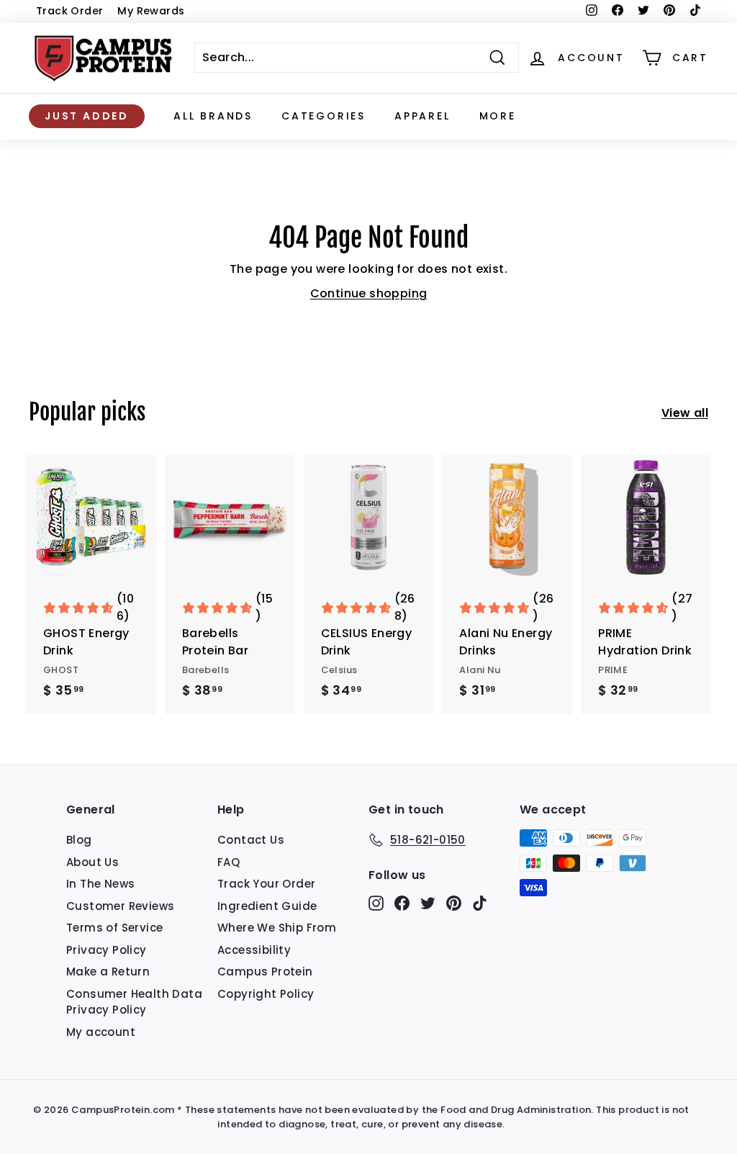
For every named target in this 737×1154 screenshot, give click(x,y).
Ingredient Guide (267, 906)
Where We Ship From (276, 927)
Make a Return (108, 971)
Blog (79, 839)
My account (100, 1032)
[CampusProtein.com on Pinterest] (453, 903)
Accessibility (254, 949)
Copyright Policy (265, 993)
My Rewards (150, 11)
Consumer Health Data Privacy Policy (134, 1002)
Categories (323, 116)
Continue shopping (369, 293)
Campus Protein (265, 971)
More (497, 116)
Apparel (422, 116)
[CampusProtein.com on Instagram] (376, 903)
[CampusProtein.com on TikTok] (479, 903)
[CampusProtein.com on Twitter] (427, 903)
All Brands (213, 116)
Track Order (69, 11)
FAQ (228, 862)
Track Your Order (266, 883)
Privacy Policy (106, 949)
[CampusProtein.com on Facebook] (402, 903)
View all (684, 413)
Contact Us (250, 839)
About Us (92, 862)
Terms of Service (114, 927)
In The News (100, 883)
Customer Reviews (120, 906)
